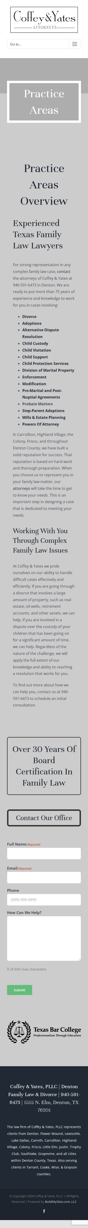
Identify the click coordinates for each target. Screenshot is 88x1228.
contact (63, 270)
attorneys (21, 487)
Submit (19, 989)
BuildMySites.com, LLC (61, 1201)
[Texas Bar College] (44, 1020)
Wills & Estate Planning (43, 416)
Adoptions (32, 322)
